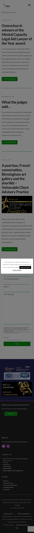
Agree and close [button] (25, 267)
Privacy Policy (17, 270)
